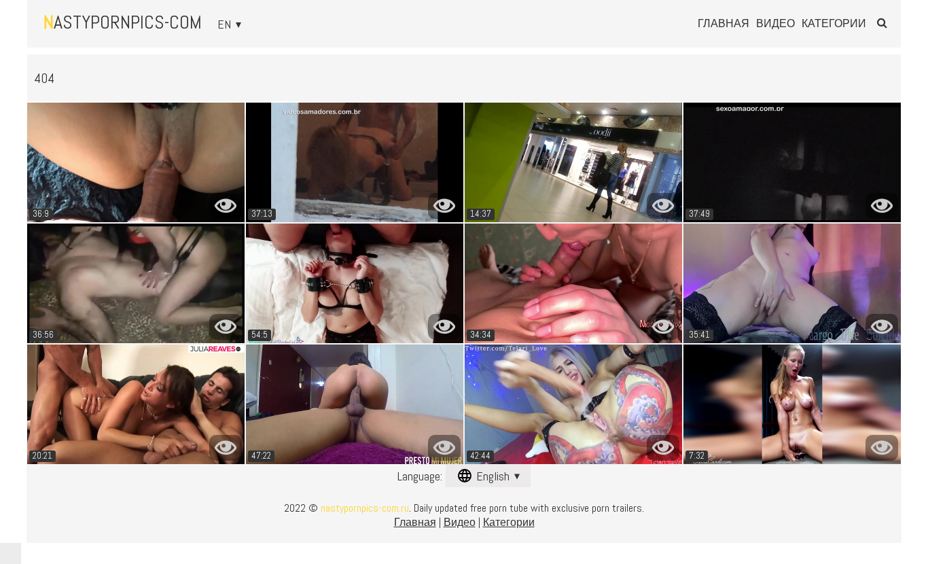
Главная (723, 24)
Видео (775, 24)
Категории (834, 24)
